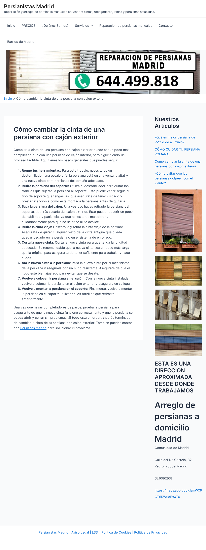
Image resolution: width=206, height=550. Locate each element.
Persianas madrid (33, 328)
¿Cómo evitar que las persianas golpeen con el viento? (174, 178)
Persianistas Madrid (29, 6)
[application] (91, 25)
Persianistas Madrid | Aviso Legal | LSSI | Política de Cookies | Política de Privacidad (103, 532)
